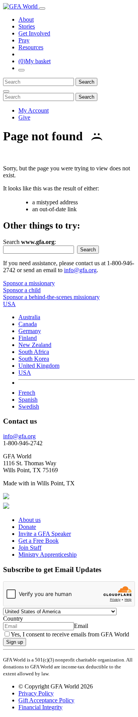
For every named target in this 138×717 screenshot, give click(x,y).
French (26, 392)
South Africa (33, 351)
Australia (29, 317)
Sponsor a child (22, 290)
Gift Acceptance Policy (46, 700)
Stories (26, 26)
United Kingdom (38, 365)
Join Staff (29, 547)
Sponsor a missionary (29, 283)
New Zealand (34, 345)
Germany (29, 331)
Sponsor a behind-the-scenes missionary (51, 297)
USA (24, 372)
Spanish (28, 399)
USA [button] (9, 304)
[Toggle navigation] (42, 8)
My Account (33, 110)
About (26, 19)
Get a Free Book (38, 540)
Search (86, 82)
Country (13, 618)
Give (24, 117)
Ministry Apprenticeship (47, 554)
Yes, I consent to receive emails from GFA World (70, 634)
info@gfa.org (80, 270)
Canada (27, 324)
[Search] (21, 70)
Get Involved (34, 33)
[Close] (6, 91)
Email (81, 626)
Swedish (28, 406)
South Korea (33, 358)
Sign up (14, 642)
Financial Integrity (40, 707)
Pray (24, 40)
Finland (27, 338)
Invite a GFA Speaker (44, 533)
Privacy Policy (36, 693)
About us (29, 520)
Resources (30, 47)
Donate (27, 526)
